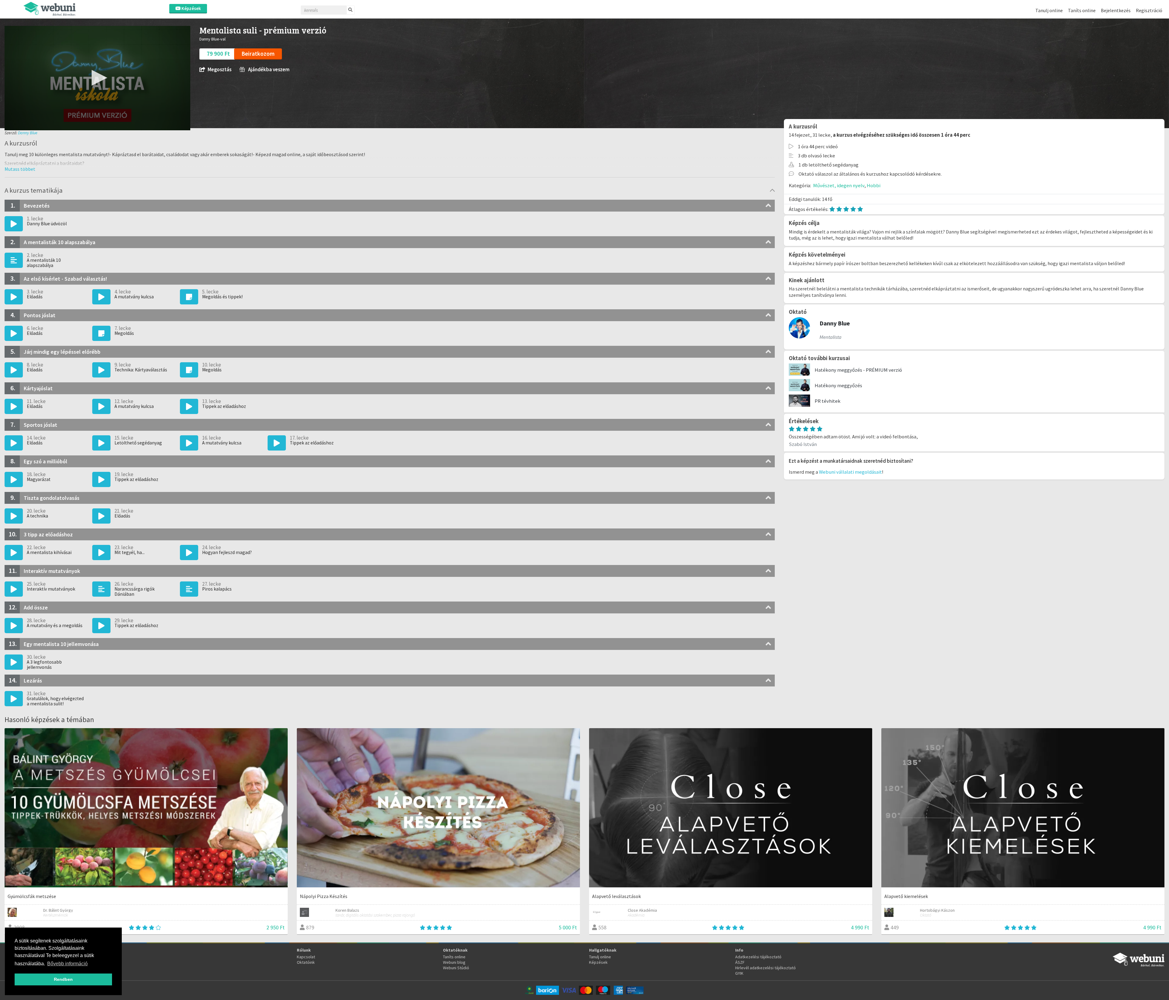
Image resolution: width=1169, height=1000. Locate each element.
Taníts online (1082, 10)
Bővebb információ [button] (67, 963)
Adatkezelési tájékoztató (758, 957)
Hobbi (873, 185)
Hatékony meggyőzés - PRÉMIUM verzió (858, 370)
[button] (97, 77)
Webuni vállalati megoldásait (850, 471)
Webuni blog (454, 962)
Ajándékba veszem (268, 69)
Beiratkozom (258, 53)
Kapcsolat (306, 957)
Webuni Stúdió (456, 967)
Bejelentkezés (1116, 10)
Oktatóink (306, 962)
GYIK (739, 973)
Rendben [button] (63, 979)
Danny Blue (27, 132)
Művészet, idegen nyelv (838, 185)
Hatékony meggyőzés (838, 385)
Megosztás (219, 69)
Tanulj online (1049, 10)
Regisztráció (1149, 10)
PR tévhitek (828, 401)
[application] (97, 78)
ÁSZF (740, 962)
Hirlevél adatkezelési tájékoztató (765, 967)
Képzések (191, 8)
